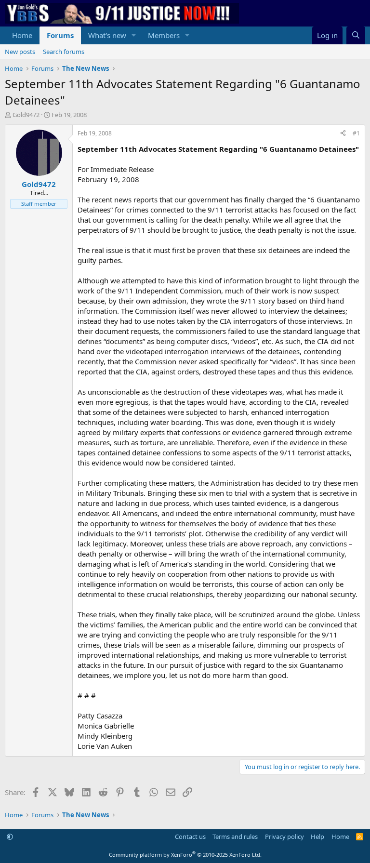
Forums (60, 35)
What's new (107, 35)
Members (164, 35)
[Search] (355, 35)
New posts (20, 51)
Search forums (63, 51)
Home (22, 35)
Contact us (190, 836)
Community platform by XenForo (185, 854)
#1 (356, 133)
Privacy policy (284, 836)
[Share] (343, 133)
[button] (134, 35)
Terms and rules (235, 836)
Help (317, 836)
